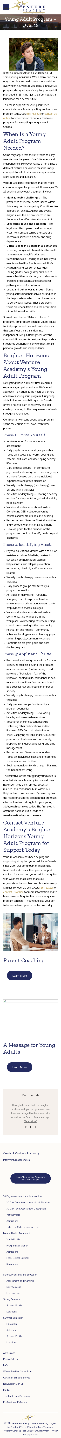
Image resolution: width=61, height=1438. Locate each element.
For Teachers (13, 1293)
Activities (11, 1330)
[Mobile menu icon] (6, 7)
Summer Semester (13, 1317)
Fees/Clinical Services (18, 1258)
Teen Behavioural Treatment (35, 1430)
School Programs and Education (20, 1274)
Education (12, 1324)
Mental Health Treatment (16, 1233)
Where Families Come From (17, 1371)
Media (6, 1390)
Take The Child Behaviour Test (23, 1227)
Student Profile (14, 1305)
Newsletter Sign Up (13, 1383)
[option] (30, 1113)
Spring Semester (12, 1299)
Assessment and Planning (20, 1280)
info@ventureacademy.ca (16, 1159)
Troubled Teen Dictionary (16, 1396)
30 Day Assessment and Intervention (22, 1196)
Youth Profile (13, 1214)
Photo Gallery (10, 1359)
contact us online (13, 892)
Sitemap (34, 1434)
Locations (12, 1311)
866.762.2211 (33, 113)
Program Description (17, 1245)
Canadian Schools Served (16, 1377)
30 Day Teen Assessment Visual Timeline (28, 1202)
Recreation (12, 1264)
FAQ (5, 1365)
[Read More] (30, 1121)
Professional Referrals (15, 1402)
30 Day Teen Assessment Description (26, 1208)
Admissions (12, 1221)
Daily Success (14, 1287)
